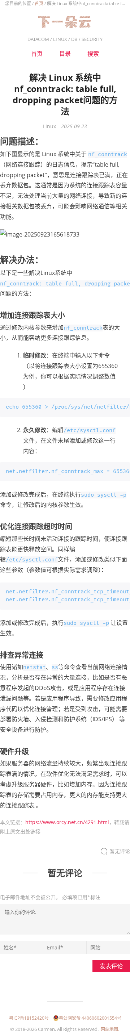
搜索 (93, 54)
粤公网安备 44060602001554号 (90, 1018)
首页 (39, 3)
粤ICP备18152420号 (29, 1018)
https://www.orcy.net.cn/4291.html (67, 822)
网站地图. (110, 1029)
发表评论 (111, 966)
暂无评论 (120, 851)
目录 (65, 54)
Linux (49, 126)
